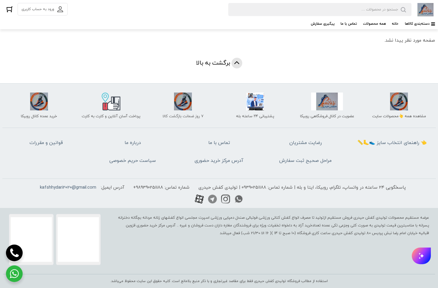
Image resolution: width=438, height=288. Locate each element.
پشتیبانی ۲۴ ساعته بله (255, 116)
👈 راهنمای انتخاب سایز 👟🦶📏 (392, 143)
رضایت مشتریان (305, 143)
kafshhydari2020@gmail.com (68, 187)
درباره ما (133, 143)
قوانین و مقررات (46, 143)
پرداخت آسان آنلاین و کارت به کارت (111, 116)
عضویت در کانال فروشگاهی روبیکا (327, 116)
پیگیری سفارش (323, 23)
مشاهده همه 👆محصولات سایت (399, 116)
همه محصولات (374, 23)
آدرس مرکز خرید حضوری (219, 160)
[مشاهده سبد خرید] (9, 9)
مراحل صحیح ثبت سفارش (305, 160)
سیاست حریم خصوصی (132, 160)
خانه (395, 23)
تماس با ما (349, 23)
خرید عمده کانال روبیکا (39, 116)
